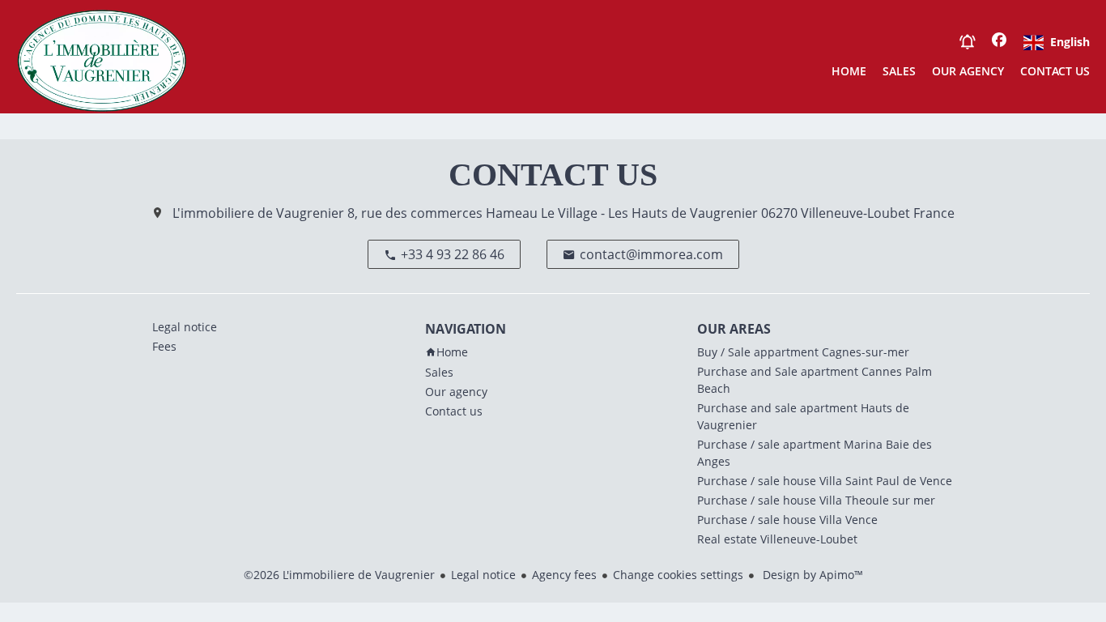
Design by (811, 574)
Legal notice (483, 574)
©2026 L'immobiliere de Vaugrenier (339, 574)
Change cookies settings (678, 574)
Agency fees (564, 574)
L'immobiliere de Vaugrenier (258, 213)
